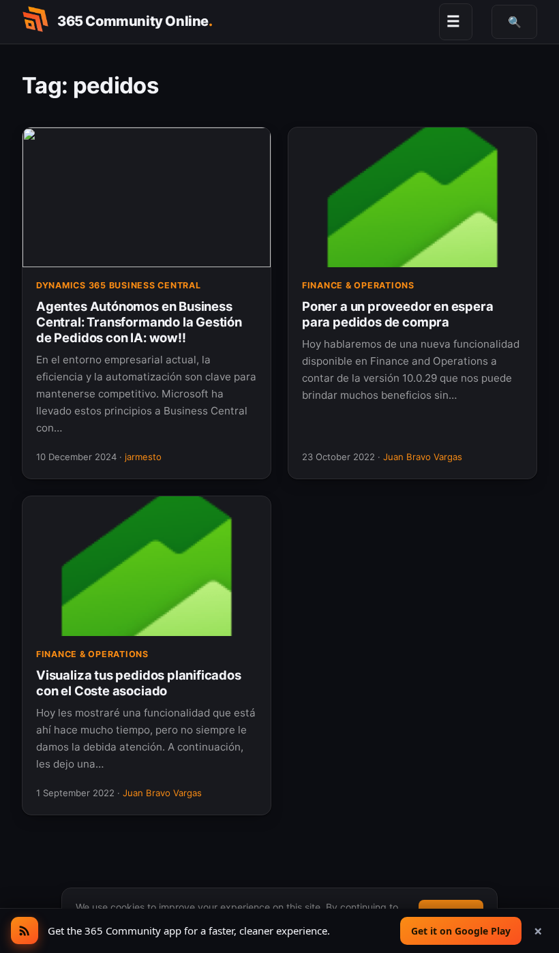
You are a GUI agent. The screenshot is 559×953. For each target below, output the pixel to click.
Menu (453, 21)
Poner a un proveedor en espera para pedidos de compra (397, 314)
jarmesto (143, 456)
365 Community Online (135, 21)
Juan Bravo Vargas (422, 456)
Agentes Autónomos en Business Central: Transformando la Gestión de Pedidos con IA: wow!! (139, 322)
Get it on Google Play (461, 930)
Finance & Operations (358, 285)
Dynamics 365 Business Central (118, 285)
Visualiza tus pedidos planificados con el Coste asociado (138, 682)
